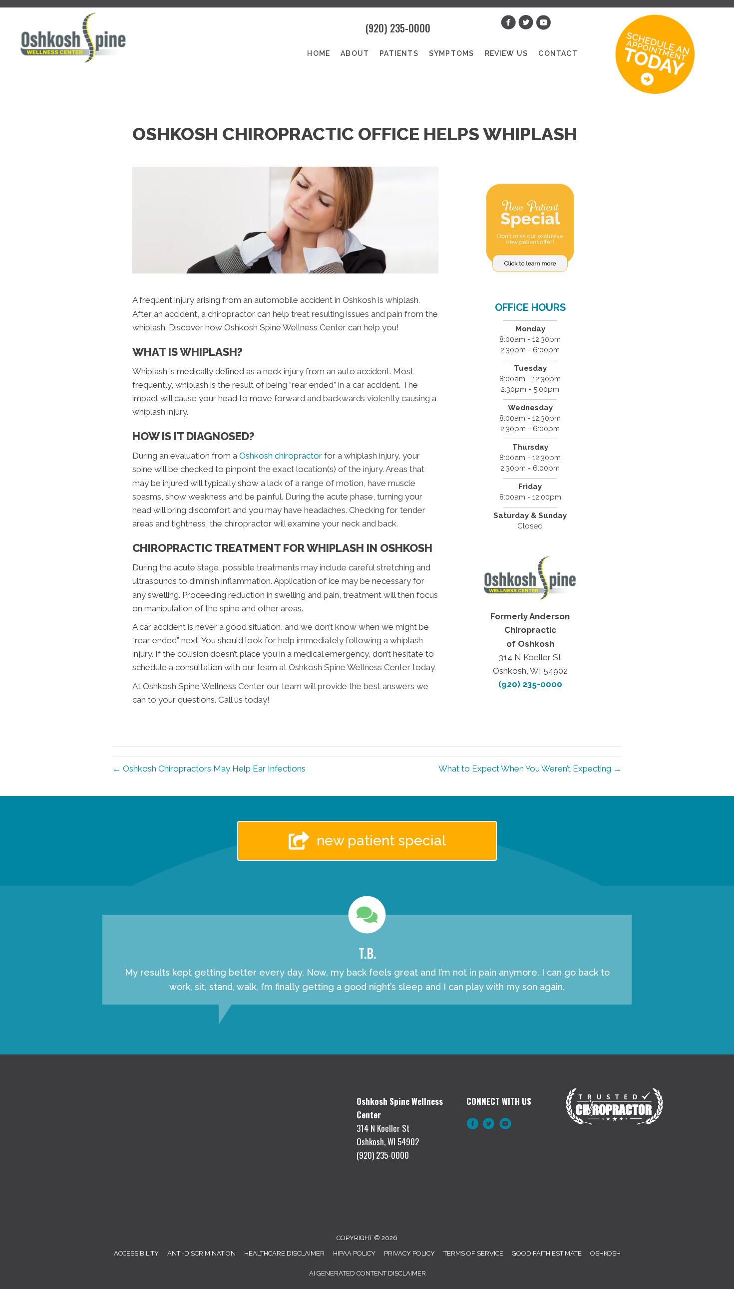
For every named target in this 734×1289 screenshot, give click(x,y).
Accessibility (136, 1253)
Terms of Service (473, 1253)
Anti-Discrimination (201, 1253)
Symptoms (451, 53)
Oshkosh (605, 1253)
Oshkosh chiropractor (279, 456)
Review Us (506, 53)
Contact (557, 53)
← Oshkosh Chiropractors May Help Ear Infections (209, 768)
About (355, 53)
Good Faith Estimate (547, 1253)
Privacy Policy (409, 1253)
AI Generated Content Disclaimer (367, 1273)
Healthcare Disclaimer (284, 1253)
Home (318, 53)
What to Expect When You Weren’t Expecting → (530, 768)
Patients (398, 53)
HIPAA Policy (354, 1253)
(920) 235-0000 (398, 27)
